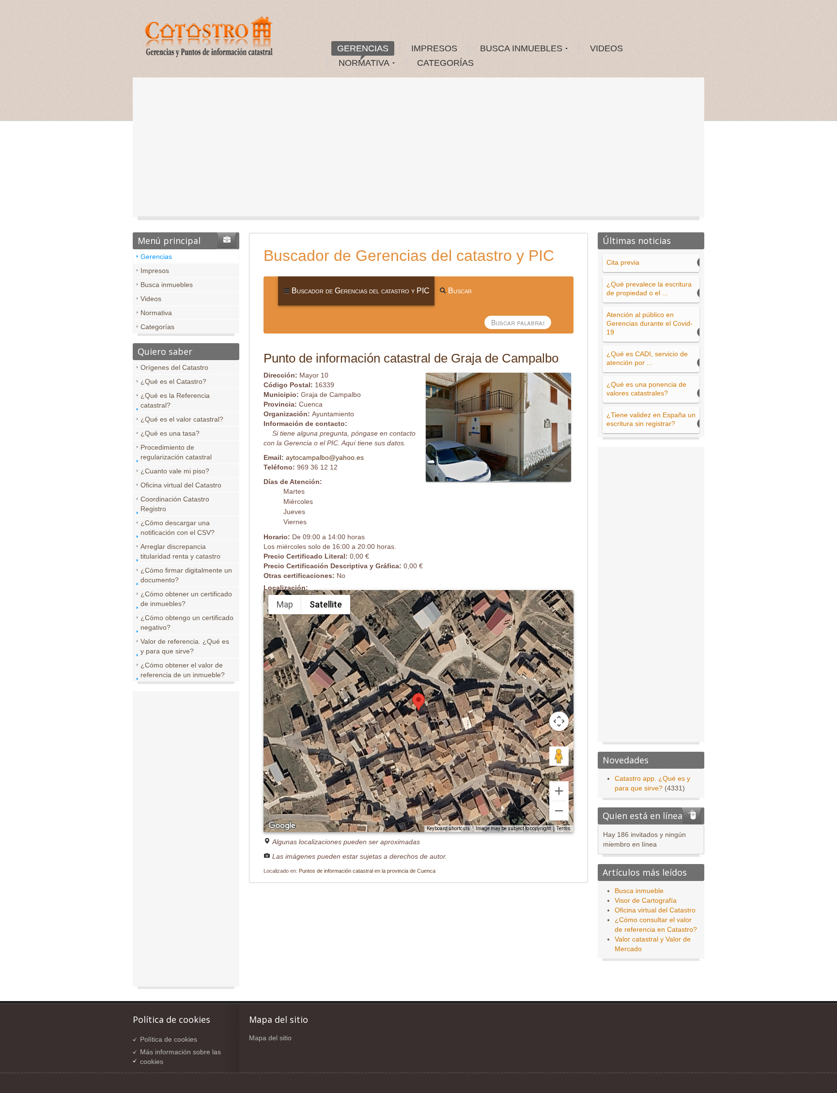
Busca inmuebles (166, 284)
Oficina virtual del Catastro (180, 485)
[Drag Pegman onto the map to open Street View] (559, 756)
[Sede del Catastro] (210, 38)
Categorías (157, 327)
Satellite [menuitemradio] (326, 604)
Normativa (156, 313)
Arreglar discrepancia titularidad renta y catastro (180, 551)
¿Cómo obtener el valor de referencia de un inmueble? (182, 670)
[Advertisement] (418, 150)
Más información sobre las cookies (180, 1056)
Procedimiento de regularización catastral (176, 452)
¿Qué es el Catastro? (173, 381)
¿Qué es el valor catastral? (181, 419)
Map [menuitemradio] (285, 604)
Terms (564, 828)
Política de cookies (168, 1039)
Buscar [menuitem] (459, 291)
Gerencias (156, 256)
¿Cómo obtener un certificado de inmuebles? (186, 598)
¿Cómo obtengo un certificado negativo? (186, 622)
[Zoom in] (559, 791)
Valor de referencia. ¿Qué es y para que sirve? (184, 646)
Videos (150, 299)
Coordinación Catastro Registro (174, 504)
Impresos (154, 270)
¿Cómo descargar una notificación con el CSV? (177, 527)
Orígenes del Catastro (174, 367)
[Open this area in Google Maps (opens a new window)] (282, 826)
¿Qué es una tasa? (170, 433)
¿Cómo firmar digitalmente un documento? (186, 575)
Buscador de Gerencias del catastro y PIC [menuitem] (360, 291)
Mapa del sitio (270, 1038)
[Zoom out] (559, 810)
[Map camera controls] (559, 721)
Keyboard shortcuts (448, 828)
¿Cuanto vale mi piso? (174, 471)
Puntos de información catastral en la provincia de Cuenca (367, 871)
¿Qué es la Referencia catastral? (175, 400)
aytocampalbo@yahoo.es (325, 457)
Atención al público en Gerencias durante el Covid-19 (649, 323)
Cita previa (622, 262)
